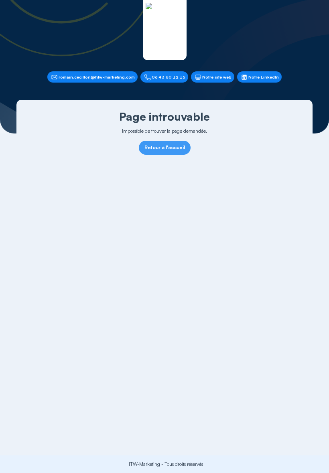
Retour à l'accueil (164, 147)
